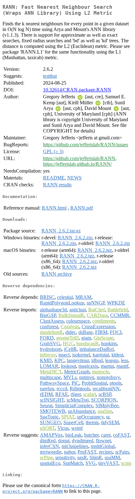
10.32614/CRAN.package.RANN (77, 89)
